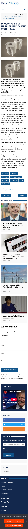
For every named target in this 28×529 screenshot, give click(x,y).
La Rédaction (5, 32)
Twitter (6, 189)
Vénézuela (6, 183)
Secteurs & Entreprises (7, 482)
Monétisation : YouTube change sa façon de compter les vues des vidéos (13, 256)
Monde (21, 14)
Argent (3, 486)
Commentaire (5, 335)
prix (22, 180)
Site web (3, 361)
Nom (2, 345)
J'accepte (9, 521)
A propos (3, 510)
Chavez (6, 173)
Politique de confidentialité (14, 525)
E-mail (3, 353)
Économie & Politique (13, 14)
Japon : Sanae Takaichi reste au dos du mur (13, 317)
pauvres (6, 180)
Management (4, 493)
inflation (6, 177)
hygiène (14, 173)
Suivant (22, 195)
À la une (4, 34)
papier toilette (16, 177)
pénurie (15, 180)
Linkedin (11, 189)
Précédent (7, 195)
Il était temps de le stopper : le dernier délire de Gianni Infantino (13, 225)
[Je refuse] (26, 522)
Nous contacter (5, 514)
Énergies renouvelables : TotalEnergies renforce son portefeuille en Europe (13, 287)
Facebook (2, 189)
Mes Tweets (6, 471)
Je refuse (19, 521)
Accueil (4, 14)
